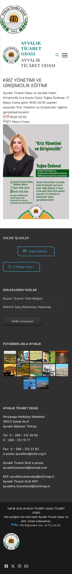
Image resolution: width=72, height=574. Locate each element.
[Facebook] (6, 566)
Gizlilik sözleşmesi (22, 321)
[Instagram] (19, 566)
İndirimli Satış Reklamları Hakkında (27, 307)
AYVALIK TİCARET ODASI (31, 48)
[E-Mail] (26, 566)
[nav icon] (65, 55)
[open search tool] (57, 55)
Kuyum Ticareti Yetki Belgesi (22, 298)
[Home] (14, 32)
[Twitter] (13, 566)
